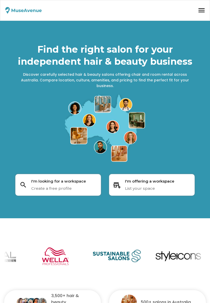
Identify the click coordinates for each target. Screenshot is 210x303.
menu (201, 10)
